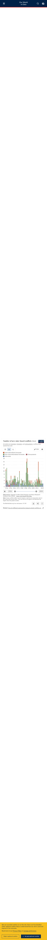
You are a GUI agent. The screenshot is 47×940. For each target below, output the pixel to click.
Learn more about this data (24, 496)
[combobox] (38, 3)
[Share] (38, 503)
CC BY (24, 503)
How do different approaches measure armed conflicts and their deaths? (25, 508)
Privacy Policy (17, 931)
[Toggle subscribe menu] (43, 3)
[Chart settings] (42, 449)
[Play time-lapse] (5, 491)
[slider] (15, 491)
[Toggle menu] (4, 3)
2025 (41, 491)
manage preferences (29, 931)
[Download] (33, 503)
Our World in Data (23, 3)
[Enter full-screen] (42, 503)
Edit (37, 449)
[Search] (38, 3)
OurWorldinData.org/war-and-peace (12, 503)
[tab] (5, 449)
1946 (10, 491)
